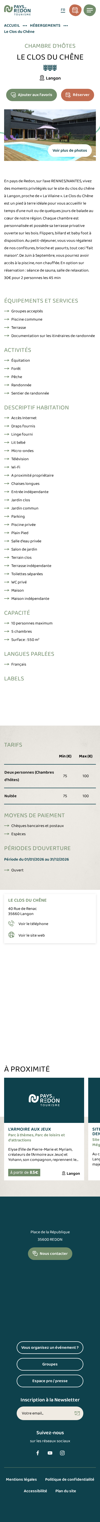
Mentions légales (21, 1479)
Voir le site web (31, 935)
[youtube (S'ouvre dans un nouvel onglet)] (50, 1453)
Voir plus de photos (70, 150)
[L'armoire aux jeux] (44, 1129)
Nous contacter (54, 1253)
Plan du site (65, 1491)
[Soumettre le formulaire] (77, 1413)
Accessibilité (35, 1491)
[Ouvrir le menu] (90, 10)
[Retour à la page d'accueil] (17, 10)
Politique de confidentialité (69, 1479)
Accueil (12, 26)
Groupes (62, 1366)
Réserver (81, 95)
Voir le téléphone (33, 924)
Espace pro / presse (57, 1382)
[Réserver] (75, 10)
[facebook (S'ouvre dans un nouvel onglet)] (38, 1453)
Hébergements (45, 26)
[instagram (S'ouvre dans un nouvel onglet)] (62, 1453)
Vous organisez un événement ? (52, 1349)
